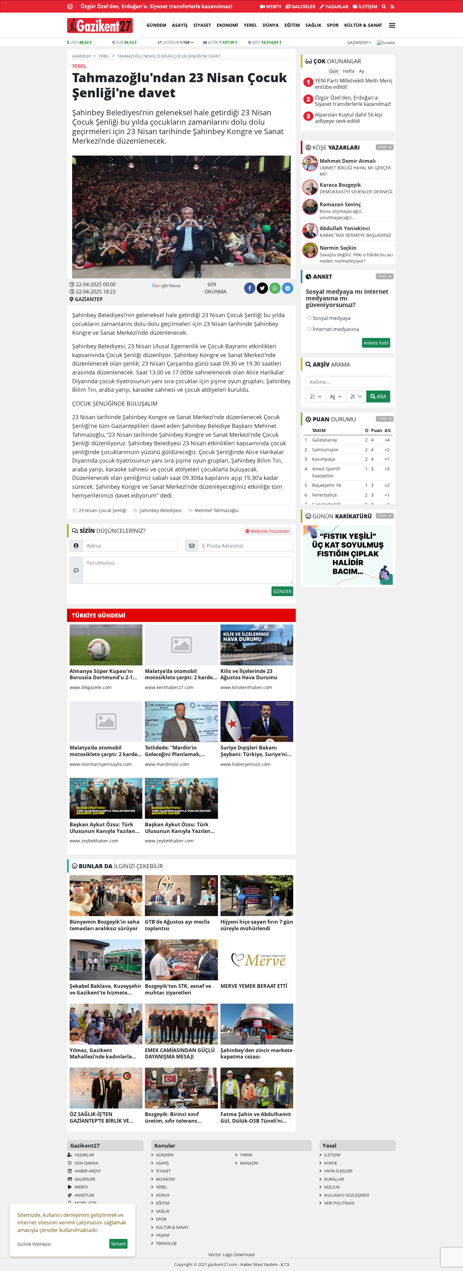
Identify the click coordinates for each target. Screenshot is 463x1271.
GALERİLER (302, 6)
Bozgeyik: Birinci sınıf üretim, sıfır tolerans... (173, 1117)
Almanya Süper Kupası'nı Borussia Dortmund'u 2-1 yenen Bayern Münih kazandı (101, 674)
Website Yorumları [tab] (269, 531)
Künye (330, 1163)
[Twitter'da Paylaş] (262, 288)
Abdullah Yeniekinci (345, 228)
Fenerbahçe (324, 495)
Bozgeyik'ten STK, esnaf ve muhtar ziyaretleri (178, 989)
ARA (380, 396)
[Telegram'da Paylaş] (287, 288)
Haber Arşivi (87, 1171)
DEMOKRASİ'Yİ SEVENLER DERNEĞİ (356, 192)
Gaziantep (357, 42)
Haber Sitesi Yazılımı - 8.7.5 (264, 1264)
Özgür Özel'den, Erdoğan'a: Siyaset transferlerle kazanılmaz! (156, 6)
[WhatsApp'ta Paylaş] (275, 288)
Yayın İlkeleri (337, 1171)
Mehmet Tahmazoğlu (217, 510)
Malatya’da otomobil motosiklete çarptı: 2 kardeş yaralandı (180, 674)
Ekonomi (227, 25)
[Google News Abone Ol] (166, 285)
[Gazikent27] (100, 25)
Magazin (248, 1163)
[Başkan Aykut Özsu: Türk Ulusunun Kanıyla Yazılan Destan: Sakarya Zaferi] (106, 798)
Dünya (271, 25)
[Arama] (384, 6)
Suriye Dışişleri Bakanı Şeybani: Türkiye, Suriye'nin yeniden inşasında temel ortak (255, 751)
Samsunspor (325, 450)
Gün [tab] (333, 71)
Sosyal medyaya (331, 318)
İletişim (367, 6)
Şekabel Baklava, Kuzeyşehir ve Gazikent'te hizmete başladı (105, 989)
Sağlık (313, 25)
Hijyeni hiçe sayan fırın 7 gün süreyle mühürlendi (256, 925)
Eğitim (292, 25)
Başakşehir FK (326, 485)
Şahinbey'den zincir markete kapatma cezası (256, 1053)
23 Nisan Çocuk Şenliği (103, 510)
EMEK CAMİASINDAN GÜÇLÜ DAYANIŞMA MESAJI (180, 1053)
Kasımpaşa (323, 459)
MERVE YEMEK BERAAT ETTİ (253, 986)
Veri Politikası (339, 1203)
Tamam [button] (118, 1244)
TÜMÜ (382, 147)
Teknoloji (166, 1243)
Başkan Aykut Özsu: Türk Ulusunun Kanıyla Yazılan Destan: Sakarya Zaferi (102, 828)
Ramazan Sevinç (340, 204)
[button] (390, 24)
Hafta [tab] (348, 71)
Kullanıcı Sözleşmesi (346, 1195)
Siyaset (202, 25)
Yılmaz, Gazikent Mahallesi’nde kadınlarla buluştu (101, 1053)
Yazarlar (336, 6)
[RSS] (392, 6)
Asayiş (180, 25)
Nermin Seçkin (338, 247)
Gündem (156, 25)
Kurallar (333, 1179)
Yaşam (162, 1235)
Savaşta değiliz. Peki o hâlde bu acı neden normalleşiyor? (356, 258)
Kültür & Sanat (363, 25)
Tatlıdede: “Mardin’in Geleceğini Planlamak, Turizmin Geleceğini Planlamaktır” (173, 751)
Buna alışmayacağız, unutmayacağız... (341, 214)
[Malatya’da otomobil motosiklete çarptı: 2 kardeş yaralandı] (181, 644)
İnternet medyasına (335, 329)
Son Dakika (86, 1163)
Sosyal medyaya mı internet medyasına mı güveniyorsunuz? (347, 298)
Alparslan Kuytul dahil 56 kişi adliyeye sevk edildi (348, 117)
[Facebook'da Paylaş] (249, 288)
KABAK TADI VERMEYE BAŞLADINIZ (355, 235)
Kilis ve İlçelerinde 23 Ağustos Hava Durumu (248, 674)
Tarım (245, 1155)
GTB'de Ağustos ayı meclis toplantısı (177, 925)
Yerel (250, 25)
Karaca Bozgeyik (340, 184)
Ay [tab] (361, 71)
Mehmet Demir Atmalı (348, 160)
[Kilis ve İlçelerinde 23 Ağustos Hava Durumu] (256, 644)
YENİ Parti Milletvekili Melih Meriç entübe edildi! (354, 83)
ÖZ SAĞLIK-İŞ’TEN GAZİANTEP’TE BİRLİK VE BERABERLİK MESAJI (99, 1117)
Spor (333, 25)
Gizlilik (331, 1187)
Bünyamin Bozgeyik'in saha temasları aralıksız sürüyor (105, 925)
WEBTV (273, 6)
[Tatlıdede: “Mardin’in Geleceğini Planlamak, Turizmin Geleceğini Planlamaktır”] (181, 721)
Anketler (84, 1195)
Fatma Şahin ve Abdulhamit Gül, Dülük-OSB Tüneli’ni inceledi (255, 1117)
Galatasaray (324, 440)
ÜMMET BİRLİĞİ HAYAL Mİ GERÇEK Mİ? (355, 171)
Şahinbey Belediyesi (161, 510)
